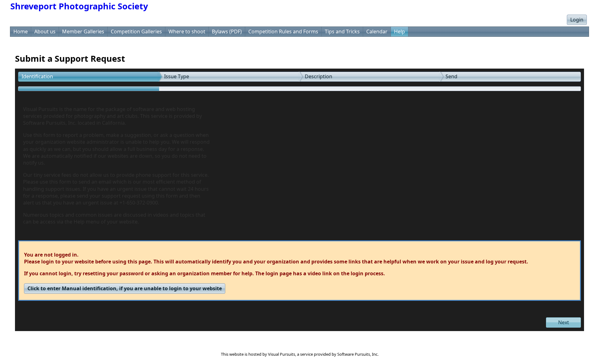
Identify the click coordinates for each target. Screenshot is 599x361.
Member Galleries (83, 31)
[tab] (88, 77)
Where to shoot (186, 31)
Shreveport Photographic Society (79, 6)
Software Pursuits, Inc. (357, 354)
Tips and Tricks (342, 31)
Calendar (376, 31)
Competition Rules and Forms (283, 31)
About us (45, 31)
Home (20, 31)
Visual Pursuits (281, 354)
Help (399, 31)
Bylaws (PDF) (227, 31)
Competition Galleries (136, 31)
